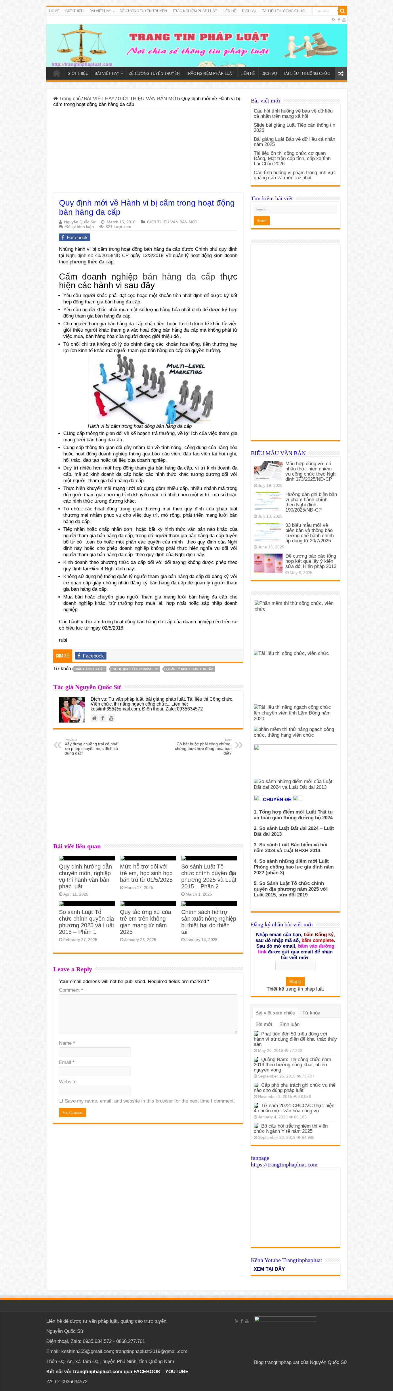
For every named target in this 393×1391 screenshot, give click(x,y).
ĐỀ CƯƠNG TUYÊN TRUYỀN (143, 11)
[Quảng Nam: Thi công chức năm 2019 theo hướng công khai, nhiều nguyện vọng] (256, 1059)
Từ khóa (311, 1013)
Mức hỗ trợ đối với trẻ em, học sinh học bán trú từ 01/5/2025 (146, 873)
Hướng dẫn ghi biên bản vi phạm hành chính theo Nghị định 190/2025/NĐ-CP (311, 502)
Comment (71, 990)
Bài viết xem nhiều (275, 1013)
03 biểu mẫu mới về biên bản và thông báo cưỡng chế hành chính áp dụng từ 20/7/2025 (309, 533)
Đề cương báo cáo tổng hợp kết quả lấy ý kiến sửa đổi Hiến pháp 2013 (310, 561)
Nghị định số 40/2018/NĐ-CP (97, 255)
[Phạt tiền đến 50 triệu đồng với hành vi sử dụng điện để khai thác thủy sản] (256, 1033)
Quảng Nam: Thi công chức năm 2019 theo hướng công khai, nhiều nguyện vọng (292, 1065)
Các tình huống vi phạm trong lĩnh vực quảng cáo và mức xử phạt (295, 175)
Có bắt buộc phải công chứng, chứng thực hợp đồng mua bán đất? (203, 746)
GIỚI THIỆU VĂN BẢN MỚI (148, 98)
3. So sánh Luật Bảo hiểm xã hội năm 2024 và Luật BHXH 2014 (290, 847)
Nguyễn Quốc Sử (80, 222)
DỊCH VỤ (249, 11)
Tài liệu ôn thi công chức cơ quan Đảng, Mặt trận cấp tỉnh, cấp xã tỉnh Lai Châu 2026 (292, 158)
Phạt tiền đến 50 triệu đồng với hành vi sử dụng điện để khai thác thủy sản (295, 1039)
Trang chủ (69, 98)
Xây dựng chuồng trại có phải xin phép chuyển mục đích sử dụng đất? (91, 746)
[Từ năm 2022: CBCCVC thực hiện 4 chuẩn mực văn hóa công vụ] (256, 1105)
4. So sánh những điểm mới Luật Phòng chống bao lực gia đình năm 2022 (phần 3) (294, 866)
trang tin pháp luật (304, 989)
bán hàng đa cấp (179, 276)
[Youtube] (344, 19)
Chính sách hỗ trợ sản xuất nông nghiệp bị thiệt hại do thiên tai (208, 922)
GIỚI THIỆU (74, 11)
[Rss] (334, 19)
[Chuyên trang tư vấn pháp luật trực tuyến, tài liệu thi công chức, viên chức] (196, 41)
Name (67, 1043)
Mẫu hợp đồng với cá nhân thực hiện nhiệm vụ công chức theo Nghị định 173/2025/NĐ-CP (311, 471)
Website (68, 1081)
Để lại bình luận (79, 226)
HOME (54, 11)
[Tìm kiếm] (342, 11)
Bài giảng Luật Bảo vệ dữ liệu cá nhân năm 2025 (294, 141)
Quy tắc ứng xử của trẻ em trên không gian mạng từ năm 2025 (145, 922)
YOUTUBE (176, 1371)
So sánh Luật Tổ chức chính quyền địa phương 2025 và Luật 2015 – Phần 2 (208, 876)
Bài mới (263, 1024)
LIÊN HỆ (229, 11)
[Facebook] (339, 19)
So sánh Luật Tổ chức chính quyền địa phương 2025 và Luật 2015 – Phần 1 (86, 922)
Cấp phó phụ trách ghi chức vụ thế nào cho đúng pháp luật (294, 1087)
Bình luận (289, 1024)
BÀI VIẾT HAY (99, 98)
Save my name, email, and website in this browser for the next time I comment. (150, 1101)
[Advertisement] (148, 152)
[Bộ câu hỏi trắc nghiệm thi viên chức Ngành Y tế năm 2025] (256, 1126)
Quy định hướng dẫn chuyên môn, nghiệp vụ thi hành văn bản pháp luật (85, 876)
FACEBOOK (146, 1371)
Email (67, 1062)
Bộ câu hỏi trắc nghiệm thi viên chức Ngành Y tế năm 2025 (291, 1128)
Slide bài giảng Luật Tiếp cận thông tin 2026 (294, 127)
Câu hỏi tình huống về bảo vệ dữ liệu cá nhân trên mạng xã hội (293, 113)
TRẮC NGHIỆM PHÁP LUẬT (195, 11)
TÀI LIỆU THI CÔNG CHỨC (283, 11)
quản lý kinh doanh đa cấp (189, 669)
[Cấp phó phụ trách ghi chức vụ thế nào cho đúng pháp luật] (256, 1085)
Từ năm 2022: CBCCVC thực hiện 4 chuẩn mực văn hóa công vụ (294, 1108)
